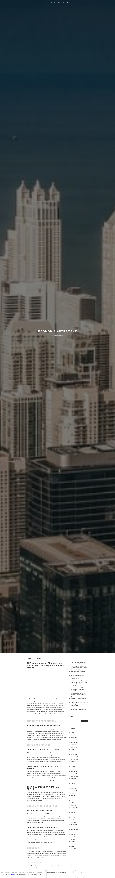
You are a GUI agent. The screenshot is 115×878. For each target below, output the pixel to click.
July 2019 (73, 839)
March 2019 (73, 848)
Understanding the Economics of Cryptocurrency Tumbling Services (78, 708)
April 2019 (73, 846)
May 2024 (73, 749)
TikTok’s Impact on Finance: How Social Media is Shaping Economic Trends (45, 665)
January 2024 (74, 754)
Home (46, 2)
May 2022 (73, 786)
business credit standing (78, 872)
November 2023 (74, 759)
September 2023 (74, 761)
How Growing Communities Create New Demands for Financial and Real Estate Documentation (79, 667)
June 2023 (73, 766)
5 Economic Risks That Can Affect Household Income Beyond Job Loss (79, 662)
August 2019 (73, 836)
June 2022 (73, 783)
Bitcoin (71, 872)
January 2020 (74, 824)
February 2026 (74, 737)
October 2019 (74, 831)
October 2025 (74, 744)
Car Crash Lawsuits (73, 874)
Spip (59, 2)
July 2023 (73, 764)
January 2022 (74, 790)
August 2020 (73, 815)
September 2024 (74, 747)
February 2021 (74, 805)
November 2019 (74, 829)
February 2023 (74, 769)
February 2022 (74, 788)
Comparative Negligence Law (74, 876)
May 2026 (73, 735)
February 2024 (74, 752)
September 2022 (74, 776)
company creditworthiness (82, 874)
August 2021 (73, 798)
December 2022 (74, 771)
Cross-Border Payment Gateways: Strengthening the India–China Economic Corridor (78, 689)
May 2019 (73, 844)
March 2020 (73, 822)
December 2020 (74, 807)
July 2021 (73, 800)
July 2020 (73, 817)
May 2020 (73, 819)
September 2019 (74, 834)
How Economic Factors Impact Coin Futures (42, 842)
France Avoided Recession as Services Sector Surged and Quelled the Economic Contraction (79, 704)
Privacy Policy (66, 2)
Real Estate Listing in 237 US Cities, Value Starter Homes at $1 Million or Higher (78, 694)
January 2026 (74, 739)
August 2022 (73, 778)
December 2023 (74, 756)
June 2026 (73, 732)
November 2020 (74, 810)
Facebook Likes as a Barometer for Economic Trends (78, 699)
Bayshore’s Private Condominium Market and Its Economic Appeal (78, 672)
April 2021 (73, 802)
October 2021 (74, 793)
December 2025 (74, 742)
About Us (53, 2)
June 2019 (73, 841)
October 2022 (74, 773)
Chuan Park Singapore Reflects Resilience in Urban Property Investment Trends (77, 677)
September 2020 (74, 812)
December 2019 (74, 827)
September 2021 (74, 795)
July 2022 (73, 781)
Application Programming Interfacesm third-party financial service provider (77, 870)
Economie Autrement (57, 331)
